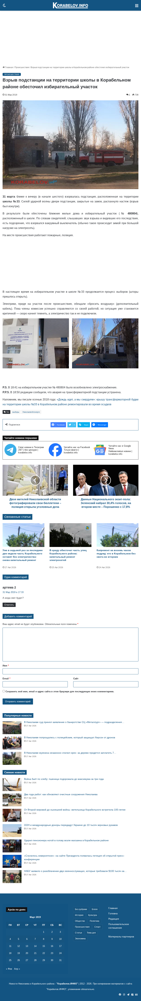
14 (35, 946)
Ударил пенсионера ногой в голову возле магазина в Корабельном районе (66, 840)
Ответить (9, 604)
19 (18, 953)
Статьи (78, 933)
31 (60, 960)
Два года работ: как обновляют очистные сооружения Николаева (60, 794)
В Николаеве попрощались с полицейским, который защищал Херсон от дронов (69, 737)
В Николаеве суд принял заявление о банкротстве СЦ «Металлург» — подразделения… (74, 722)
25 (10, 960)
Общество (80, 921)
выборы (15, 412)
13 (27, 946)
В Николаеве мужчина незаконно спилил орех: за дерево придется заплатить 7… (70, 752)
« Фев (9, 969)
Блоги (94, 909)
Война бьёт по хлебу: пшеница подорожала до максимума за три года (64, 779)
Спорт (97, 927)
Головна (113, 913)
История (79, 915)
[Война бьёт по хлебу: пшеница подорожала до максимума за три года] (12, 784)
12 (18, 946)
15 (43, 946)
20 (27, 953)
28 (35, 960)
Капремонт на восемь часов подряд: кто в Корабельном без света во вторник (116, 553)
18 (10, 953)
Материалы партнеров (121, 936)
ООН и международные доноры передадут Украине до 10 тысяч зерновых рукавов (71, 825)
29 (43, 960)
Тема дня (91, 933)
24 (60, 953)
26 (18, 960)
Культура (92, 915)
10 (60, 939)
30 (52, 960)
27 (27, 960)
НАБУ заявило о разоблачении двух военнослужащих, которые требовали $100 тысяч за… (75, 871)
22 (43, 953)
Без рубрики (81, 909)
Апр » (17, 969)
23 (52, 953)
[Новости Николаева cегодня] (70, 5)
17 (60, 946)
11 (10, 946)
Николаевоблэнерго (31, 412)
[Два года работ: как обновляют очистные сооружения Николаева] (12, 799)
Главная (8, 67)
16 (52, 946)
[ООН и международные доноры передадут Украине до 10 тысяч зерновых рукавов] (12, 830)
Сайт (75, 678)
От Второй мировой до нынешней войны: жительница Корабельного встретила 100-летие (75, 809)
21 (35, 953)
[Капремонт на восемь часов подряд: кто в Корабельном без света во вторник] (117, 535)
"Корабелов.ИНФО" (67, 983)
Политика (94, 921)
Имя (6, 665)
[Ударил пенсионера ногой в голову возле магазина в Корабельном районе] (12, 845)
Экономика (80, 938)
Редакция (113, 919)
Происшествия (22, 67)
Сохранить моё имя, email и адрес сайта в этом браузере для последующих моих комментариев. (60, 691)
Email (6, 678)
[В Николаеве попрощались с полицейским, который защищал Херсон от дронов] (12, 743)
